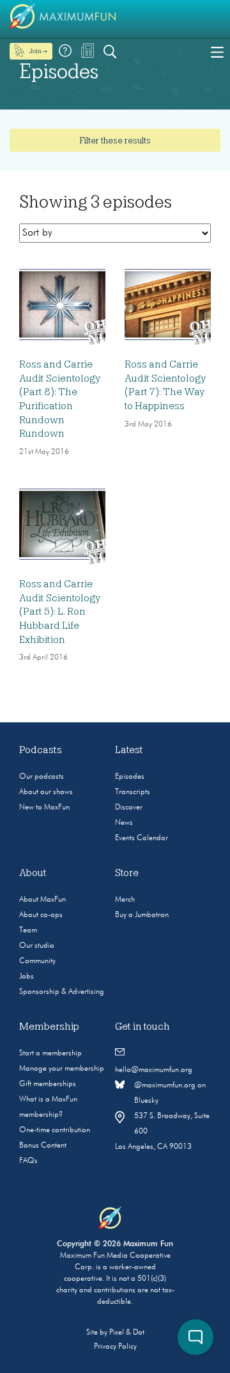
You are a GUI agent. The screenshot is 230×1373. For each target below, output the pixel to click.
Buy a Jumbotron (142, 915)
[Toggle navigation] (217, 51)
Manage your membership (61, 1069)
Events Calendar (141, 838)
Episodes (129, 777)
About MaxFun (42, 900)
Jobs (26, 976)
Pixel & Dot (126, 1332)
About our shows (46, 792)
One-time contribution (54, 1130)
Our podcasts (41, 777)
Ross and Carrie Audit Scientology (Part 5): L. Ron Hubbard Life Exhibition (59, 611)
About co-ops (41, 915)
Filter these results (115, 140)
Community (37, 961)
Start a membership (50, 1053)
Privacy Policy (115, 1347)
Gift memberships (47, 1084)
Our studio (36, 946)
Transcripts (132, 792)
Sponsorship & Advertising (61, 992)
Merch (125, 900)
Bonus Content (42, 1146)
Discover (128, 807)
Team (28, 930)
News (124, 823)
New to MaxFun (44, 807)
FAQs (28, 1161)
